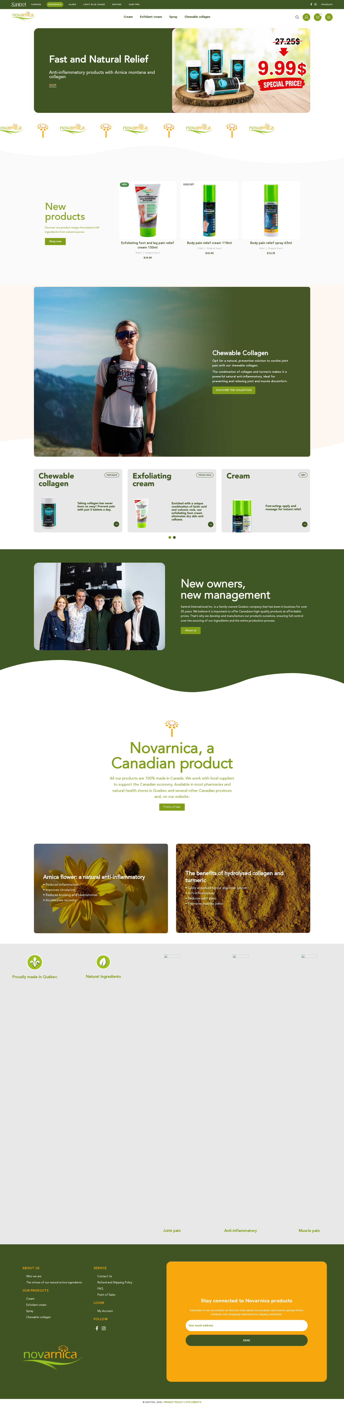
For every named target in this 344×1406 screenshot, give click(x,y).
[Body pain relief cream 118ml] (209, 210)
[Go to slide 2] (174, 537)
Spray (29, 1311)
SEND (246, 1340)
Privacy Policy (173, 1402)
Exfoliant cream (36, 1305)
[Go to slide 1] (169, 537)
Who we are (33, 1276)
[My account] (306, 17)
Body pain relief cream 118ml (209, 243)
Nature (117, 5)
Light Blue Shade (94, 5)
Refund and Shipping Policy (114, 1282)
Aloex (72, 5)
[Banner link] (172, 372)
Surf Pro (134, 5)
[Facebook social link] (311, 4)
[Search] (297, 17)
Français (327, 5)
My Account (105, 1311)
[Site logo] (18, 4)
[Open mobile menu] (328, 17)
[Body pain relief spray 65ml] (271, 210)
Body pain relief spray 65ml (271, 243)
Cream (30, 1298)
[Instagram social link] (315, 4)
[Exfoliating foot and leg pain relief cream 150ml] (148, 210)
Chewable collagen (38, 1317)
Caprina (36, 5)
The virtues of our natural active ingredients (54, 1282)
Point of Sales (106, 1295)
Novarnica (55, 5)
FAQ (100, 1288)
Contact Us (104, 1276)
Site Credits (193, 1402)
